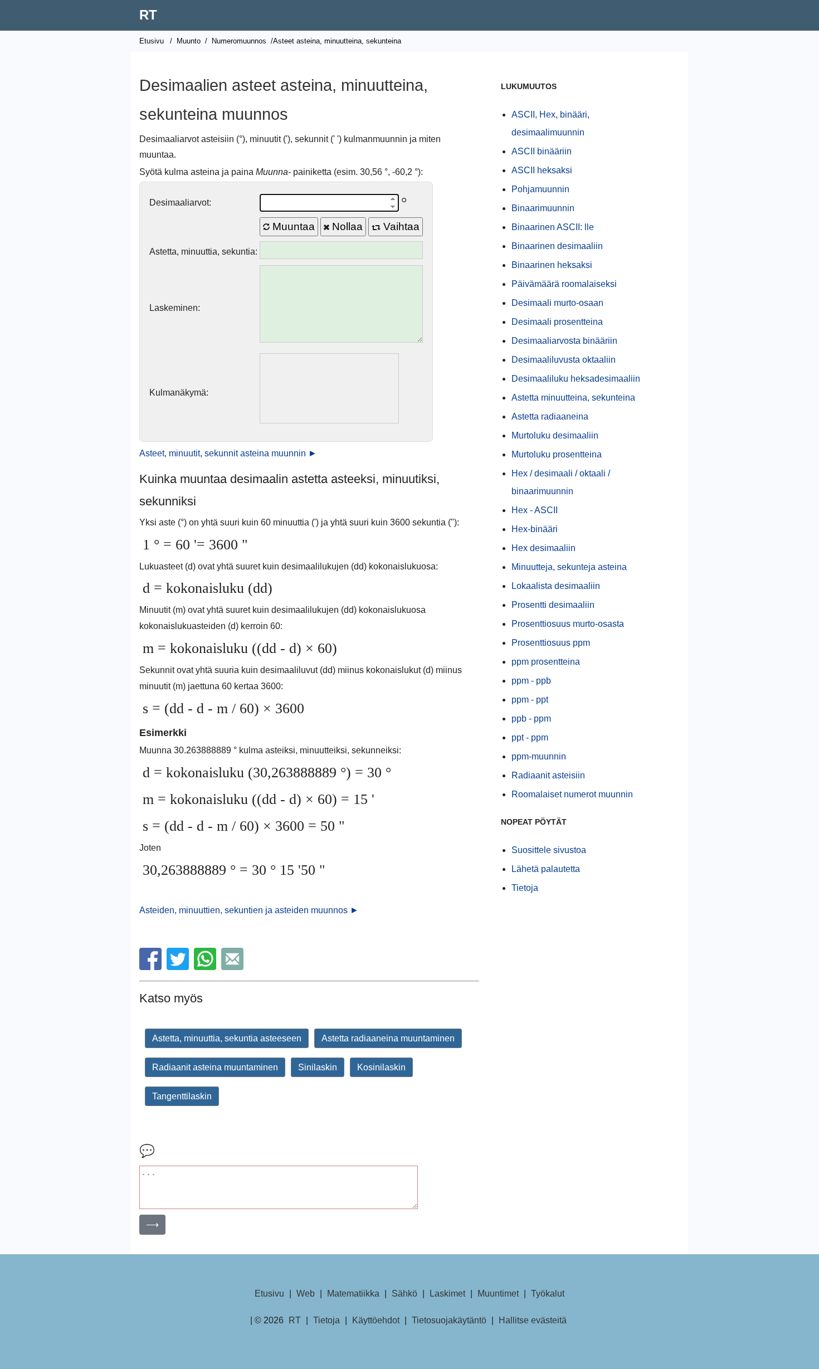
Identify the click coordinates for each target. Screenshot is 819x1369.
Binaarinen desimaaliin (557, 246)
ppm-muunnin (538, 756)
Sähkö (404, 1293)
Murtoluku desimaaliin (554, 435)
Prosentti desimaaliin (552, 605)
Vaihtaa (400, 226)
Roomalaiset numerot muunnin (572, 794)
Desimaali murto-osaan (557, 303)
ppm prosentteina (545, 661)
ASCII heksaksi (541, 170)
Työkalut (547, 1293)
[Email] (233, 967)
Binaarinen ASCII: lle (552, 227)
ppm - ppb (531, 680)
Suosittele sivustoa (548, 850)
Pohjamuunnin (540, 189)
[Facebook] (151, 967)
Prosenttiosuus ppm (550, 642)
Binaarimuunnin (542, 208)
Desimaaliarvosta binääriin (564, 340)
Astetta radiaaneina (549, 416)
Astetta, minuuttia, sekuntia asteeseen (226, 1038)
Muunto (189, 41)
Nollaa (346, 226)
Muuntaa (292, 226)
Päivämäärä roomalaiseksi (564, 284)
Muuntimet (498, 1293)
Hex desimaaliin (543, 548)
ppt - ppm (529, 737)
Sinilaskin (317, 1067)
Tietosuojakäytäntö (449, 1320)
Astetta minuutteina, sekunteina (573, 397)
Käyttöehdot (375, 1320)
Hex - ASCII (534, 510)
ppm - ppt (529, 699)
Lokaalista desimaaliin (555, 586)
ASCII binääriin (541, 151)
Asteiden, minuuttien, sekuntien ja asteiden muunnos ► (249, 910)
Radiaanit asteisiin (548, 775)
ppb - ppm (531, 718)
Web (305, 1293)
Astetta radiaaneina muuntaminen (388, 1038)
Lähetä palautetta (545, 869)
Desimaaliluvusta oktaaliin (563, 359)
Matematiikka (353, 1293)
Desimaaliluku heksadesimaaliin (575, 378)
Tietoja (524, 888)
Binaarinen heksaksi (551, 265)
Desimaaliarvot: (180, 202)
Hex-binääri (534, 529)
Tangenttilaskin (182, 1096)
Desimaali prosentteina (557, 322)
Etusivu (151, 41)
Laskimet (447, 1293)
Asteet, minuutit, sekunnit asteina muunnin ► (228, 453)
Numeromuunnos (239, 41)
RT (148, 14)
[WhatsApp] (206, 967)
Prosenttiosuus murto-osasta (567, 624)
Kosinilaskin (381, 1067)
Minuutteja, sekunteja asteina (569, 567)
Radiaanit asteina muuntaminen (215, 1067)
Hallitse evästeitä (533, 1320)
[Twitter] (179, 967)
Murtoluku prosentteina (556, 454)
